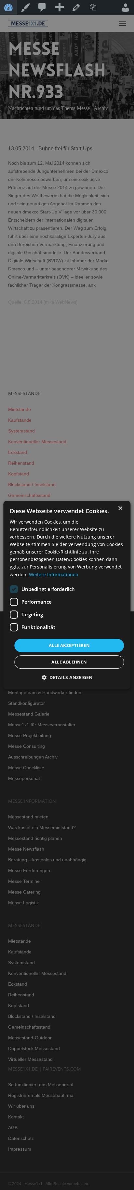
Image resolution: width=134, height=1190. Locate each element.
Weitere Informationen (53, 574)
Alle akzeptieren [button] (69, 645)
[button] (67, 677)
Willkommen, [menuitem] (125, 7)
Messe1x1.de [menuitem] (8, 7)
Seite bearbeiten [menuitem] (76, 7)
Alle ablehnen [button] (69, 662)
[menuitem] (42, 7)
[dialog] (66, 595)
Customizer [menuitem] (25, 7)
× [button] (120, 508)
